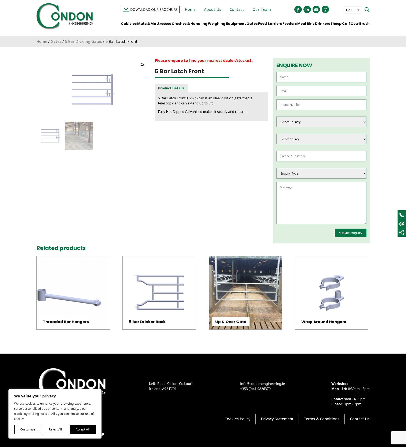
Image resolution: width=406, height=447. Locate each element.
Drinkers (322, 23)
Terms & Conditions (321, 418)
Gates (252, 23)
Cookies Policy (237, 418)
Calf (346, 23)
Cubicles (129, 23)
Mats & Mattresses (154, 23)
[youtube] (316, 9)
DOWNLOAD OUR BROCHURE (153, 9)
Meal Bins (305, 23)
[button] (142, 65)
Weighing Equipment (227, 23)
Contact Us (360, 418)
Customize (27, 429)
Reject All (55, 429)
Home (190, 9)
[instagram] (325, 9)
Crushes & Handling (189, 23)
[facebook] (298, 9)
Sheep (336, 23)
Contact (237, 9)
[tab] (171, 88)
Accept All (83, 429)
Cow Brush (360, 23)
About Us (212, 9)
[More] (401, 232)
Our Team (261, 9)
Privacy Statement (277, 418)
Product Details (171, 88)
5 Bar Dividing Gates (83, 41)
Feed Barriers (270, 23)
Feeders (290, 23)
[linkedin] (307, 9)
